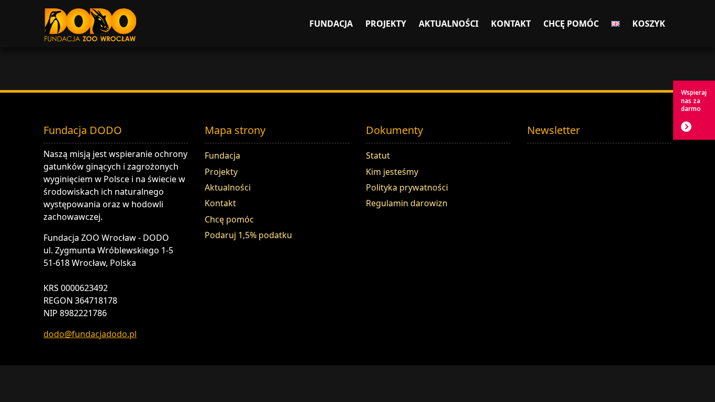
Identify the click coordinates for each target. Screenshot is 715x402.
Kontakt (511, 23)
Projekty (385, 23)
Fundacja (331, 23)
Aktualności (448, 23)
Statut (378, 155)
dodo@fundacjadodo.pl (90, 334)
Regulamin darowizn (407, 203)
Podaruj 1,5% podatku (248, 235)
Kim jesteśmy (392, 171)
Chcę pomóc (571, 23)
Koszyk (648, 23)
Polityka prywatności (407, 187)
